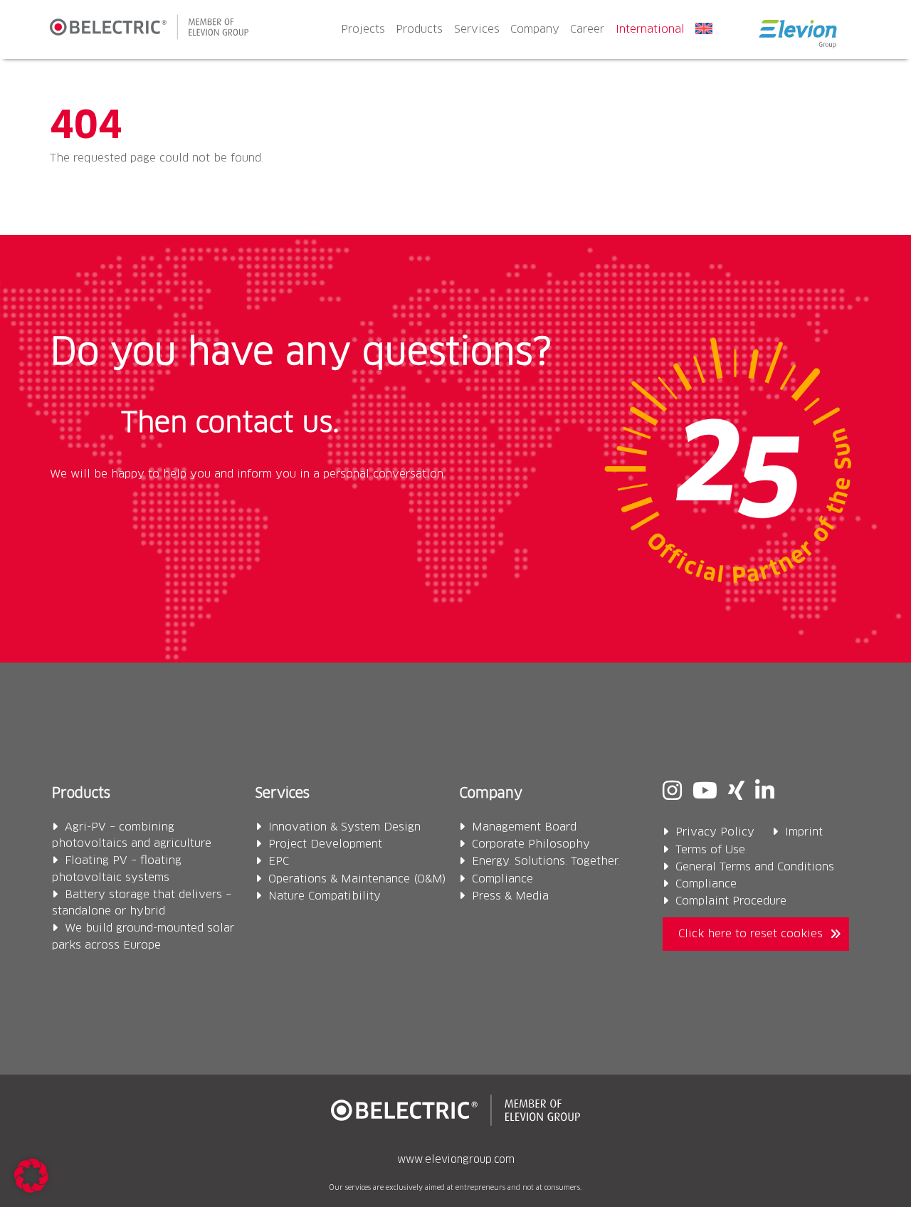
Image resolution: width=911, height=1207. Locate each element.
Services (477, 29)
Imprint (804, 832)
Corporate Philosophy (531, 844)
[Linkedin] (764, 793)
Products (419, 29)
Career (587, 29)
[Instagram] (672, 793)
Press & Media (510, 896)
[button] (31, 1175)
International (650, 29)
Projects (363, 29)
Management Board (524, 827)
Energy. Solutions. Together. (546, 861)
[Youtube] (705, 793)
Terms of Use (710, 850)
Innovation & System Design (344, 827)
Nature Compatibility (324, 896)
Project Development (325, 844)
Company (534, 29)
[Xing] (736, 793)
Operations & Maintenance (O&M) (357, 879)
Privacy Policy (714, 832)
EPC (278, 861)
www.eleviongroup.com (456, 1160)
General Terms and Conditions (754, 867)
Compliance (502, 879)
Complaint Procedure (730, 901)
